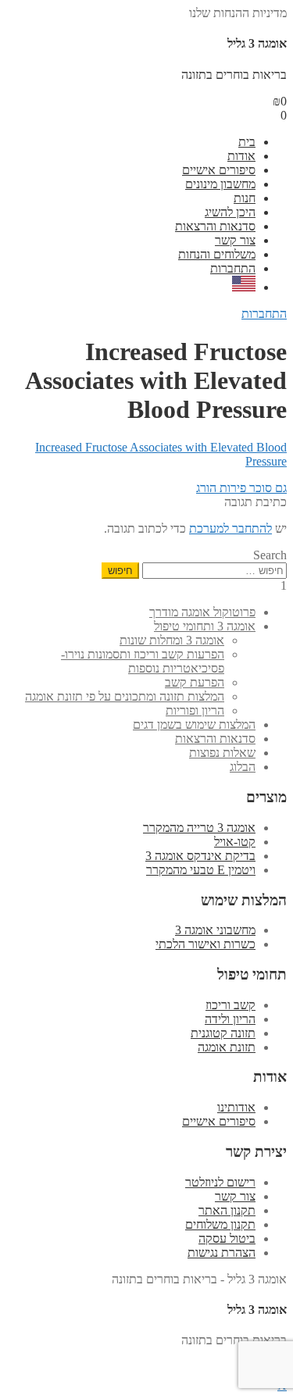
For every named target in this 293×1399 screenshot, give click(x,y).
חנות (244, 198)
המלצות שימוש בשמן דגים (194, 724)
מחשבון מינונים (220, 184)
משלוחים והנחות (216, 254)
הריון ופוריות (195, 710)
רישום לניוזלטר (220, 1182)
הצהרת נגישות (221, 1252)
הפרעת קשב (194, 682)
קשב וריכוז (230, 1005)
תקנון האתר (226, 1210)
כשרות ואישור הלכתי (205, 944)
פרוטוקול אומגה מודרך (202, 612)
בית (246, 141)
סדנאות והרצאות (215, 226)
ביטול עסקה (226, 1238)
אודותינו (236, 1107)
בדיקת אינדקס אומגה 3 (200, 855)
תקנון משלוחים (220, 1224)
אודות (241, 155)
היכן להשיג (230, 212)
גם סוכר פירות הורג (241, 487)
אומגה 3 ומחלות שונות (172, 640)
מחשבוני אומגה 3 (215, 930)
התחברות (232, 268)
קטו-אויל (234, 841)
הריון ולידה (230, 1019)
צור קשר (235, 240)
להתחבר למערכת (230, 528)
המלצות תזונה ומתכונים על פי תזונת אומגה (124, 696)
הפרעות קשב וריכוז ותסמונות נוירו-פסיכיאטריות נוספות (142, 661)
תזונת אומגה (226, 1047)
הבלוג (242, 766)
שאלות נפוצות (222, 752)
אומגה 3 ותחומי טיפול (204, 626)
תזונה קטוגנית (223, 1033)
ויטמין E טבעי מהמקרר (200, 869)
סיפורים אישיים (218, 170)
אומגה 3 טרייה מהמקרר (199, 827)
